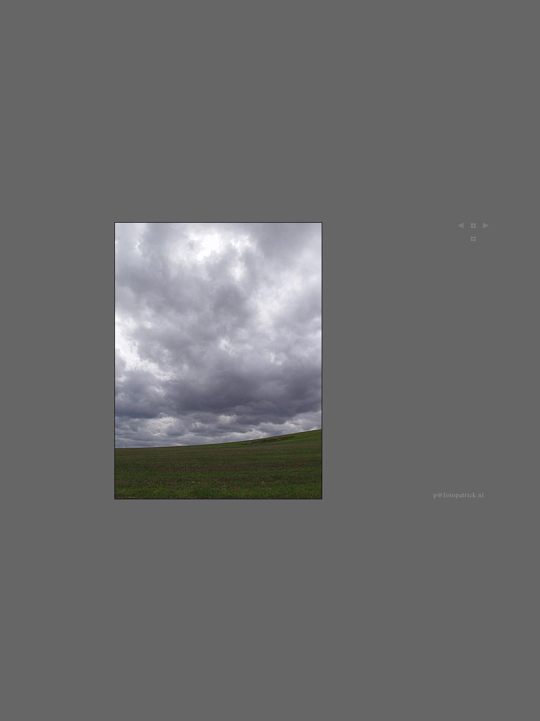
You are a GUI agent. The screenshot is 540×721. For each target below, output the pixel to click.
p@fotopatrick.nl (458, 494)
